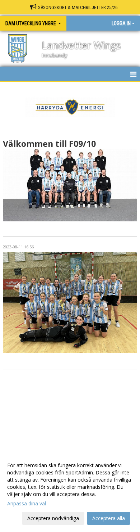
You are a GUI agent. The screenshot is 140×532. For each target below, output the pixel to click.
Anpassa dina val (26, 503)
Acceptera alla (108, 518)
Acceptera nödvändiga (53, 518)
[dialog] (70, 491)
